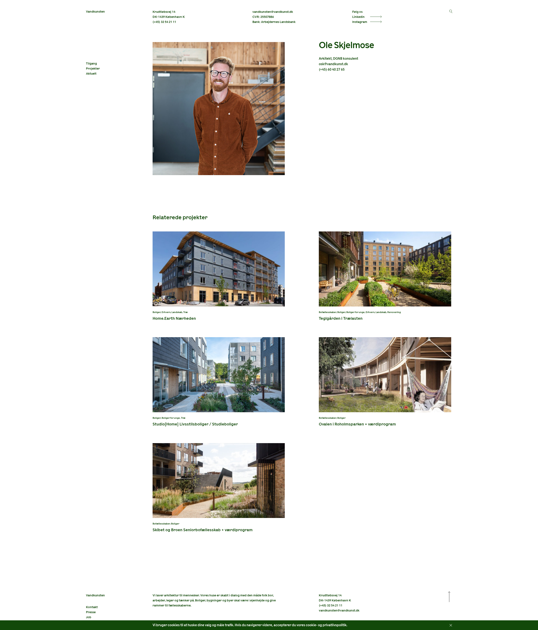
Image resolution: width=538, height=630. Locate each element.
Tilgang (91, 64)
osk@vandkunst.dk (333, 64)
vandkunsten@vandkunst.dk (272, 12)
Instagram (359, 22)
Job (88, 617)
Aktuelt (91, 74)
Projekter (93, 69)
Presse (91, 612)
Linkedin (358, 17)
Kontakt (92, 607)
